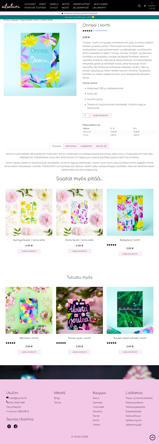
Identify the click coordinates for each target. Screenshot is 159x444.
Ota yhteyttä (13, 407)
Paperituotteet (81, 4)
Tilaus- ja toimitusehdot (139, 398)
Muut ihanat (101, 4)
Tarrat (96, 415)
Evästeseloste (133, 411)
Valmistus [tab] (70, 146)
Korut (42, 4)
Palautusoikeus (134, 402)
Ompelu (54, 4)
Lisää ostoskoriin (100, 115)
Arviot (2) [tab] (101, 146)
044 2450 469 (17, 402)
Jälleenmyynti (134, 420)
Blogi (57, 398)
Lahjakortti (99, 8)
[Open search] (139, 6)
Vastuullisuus (133, 415)
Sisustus (97, 411)
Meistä (65, 8)
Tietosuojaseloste (135, 407)
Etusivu (7, 20)
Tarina (57, 402)
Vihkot (96, 424)
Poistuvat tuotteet (35, 8)
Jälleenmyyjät (81, 8)
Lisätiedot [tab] (86, 146)
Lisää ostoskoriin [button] (29, 251)
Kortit (36, 20)
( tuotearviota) (100, 30)
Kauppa (15, 20)
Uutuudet (30, 4)
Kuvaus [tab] (56, 146)
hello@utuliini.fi (18, 398)
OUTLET (54, 8)
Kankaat (97, 402)
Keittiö (66, 4)
